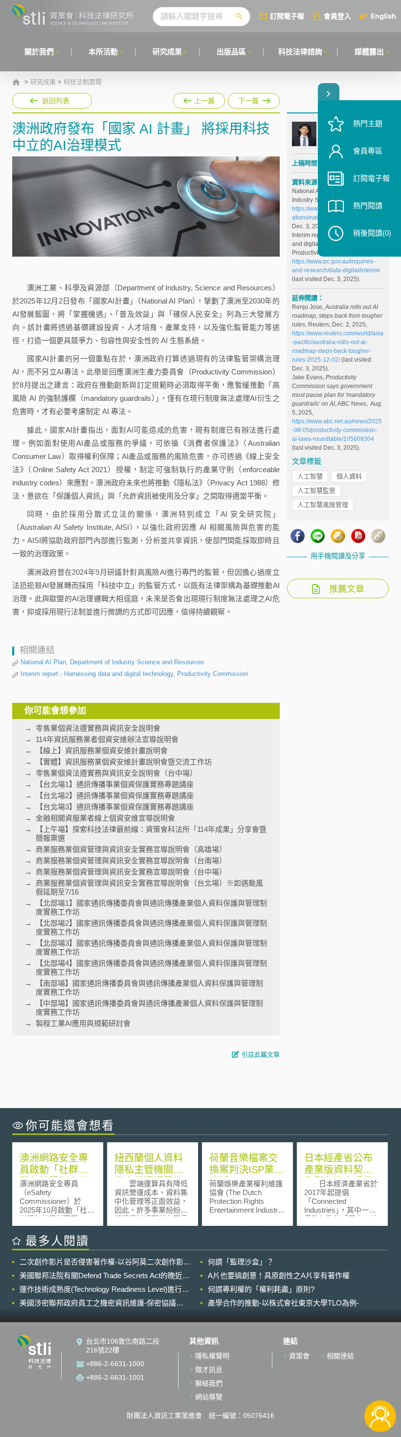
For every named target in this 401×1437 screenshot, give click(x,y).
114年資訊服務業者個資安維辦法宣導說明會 (107, 739)
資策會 (299, 1356)
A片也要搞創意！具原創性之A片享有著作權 (279, 1275)
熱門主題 (367, 123)
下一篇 (249, 99)
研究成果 (167, 51)
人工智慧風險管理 (322, 504)
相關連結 (340, 1356)
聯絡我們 (209, 1383)
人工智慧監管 (316, 490)
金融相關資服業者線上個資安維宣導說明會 (105, 818)
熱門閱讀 (367, 205)
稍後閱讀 (372, 233)
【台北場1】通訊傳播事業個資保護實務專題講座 (115, 784)
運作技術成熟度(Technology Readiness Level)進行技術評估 (104, 1289)
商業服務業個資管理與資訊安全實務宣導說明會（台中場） (131, 872)
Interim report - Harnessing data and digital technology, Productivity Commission (134, 673)
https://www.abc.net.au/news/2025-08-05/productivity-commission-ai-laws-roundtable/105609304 (337, 430)
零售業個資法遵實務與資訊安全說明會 (98, 728)
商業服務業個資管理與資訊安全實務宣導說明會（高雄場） (131, 849)
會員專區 (367, 151)
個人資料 (349, 476)
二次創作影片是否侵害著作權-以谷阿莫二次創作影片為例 (105, 1262)
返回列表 (55, 101)
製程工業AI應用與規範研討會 (83, 1023)
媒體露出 (369, 51)
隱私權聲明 (212, 1356)
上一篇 (199, 99)
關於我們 (39, 51)
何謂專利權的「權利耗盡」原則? (261, 1289)
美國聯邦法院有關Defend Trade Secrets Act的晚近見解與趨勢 (105, 1275)
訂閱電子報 (287, 16)
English (383, 16)
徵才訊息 (209, 1369)
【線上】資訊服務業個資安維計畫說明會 (102, 750)
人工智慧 (310, 476)
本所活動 (103, 51)
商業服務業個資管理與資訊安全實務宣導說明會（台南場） (131, 860)
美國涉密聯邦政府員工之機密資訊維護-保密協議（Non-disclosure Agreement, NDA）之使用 (98, 1303)
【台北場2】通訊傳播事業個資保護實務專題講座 (115, 795)
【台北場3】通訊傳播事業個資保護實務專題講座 (115, 807)
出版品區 (231, 51)
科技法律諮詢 (300, 51)
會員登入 (337, 16)
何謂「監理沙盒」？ (241, 1262)
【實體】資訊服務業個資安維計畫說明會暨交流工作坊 (124, 762)
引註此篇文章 (261, 1054)
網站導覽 (209, 1397)
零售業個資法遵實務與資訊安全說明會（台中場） (116, 773)
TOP (380, 1384)
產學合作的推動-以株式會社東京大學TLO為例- (283, 1303)
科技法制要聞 (83, 82)
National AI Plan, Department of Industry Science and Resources (112, 662)
